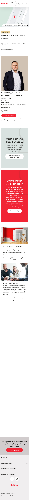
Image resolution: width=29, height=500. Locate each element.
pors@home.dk (5, 107)
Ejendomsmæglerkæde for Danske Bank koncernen (14, 495)
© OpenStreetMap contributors (19, 25)
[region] (14, 17)
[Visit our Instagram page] (17, 479)
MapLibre (5, 25)
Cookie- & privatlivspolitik (8, 493)
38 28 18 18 (7, 110)
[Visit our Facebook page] (12, 479)
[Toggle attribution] (27, 25)
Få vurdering (12, 3)
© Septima (10, 25)
